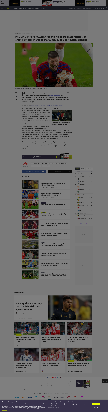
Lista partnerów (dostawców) (53, 407)
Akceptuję (96, 403)
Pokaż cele (96, 407)
